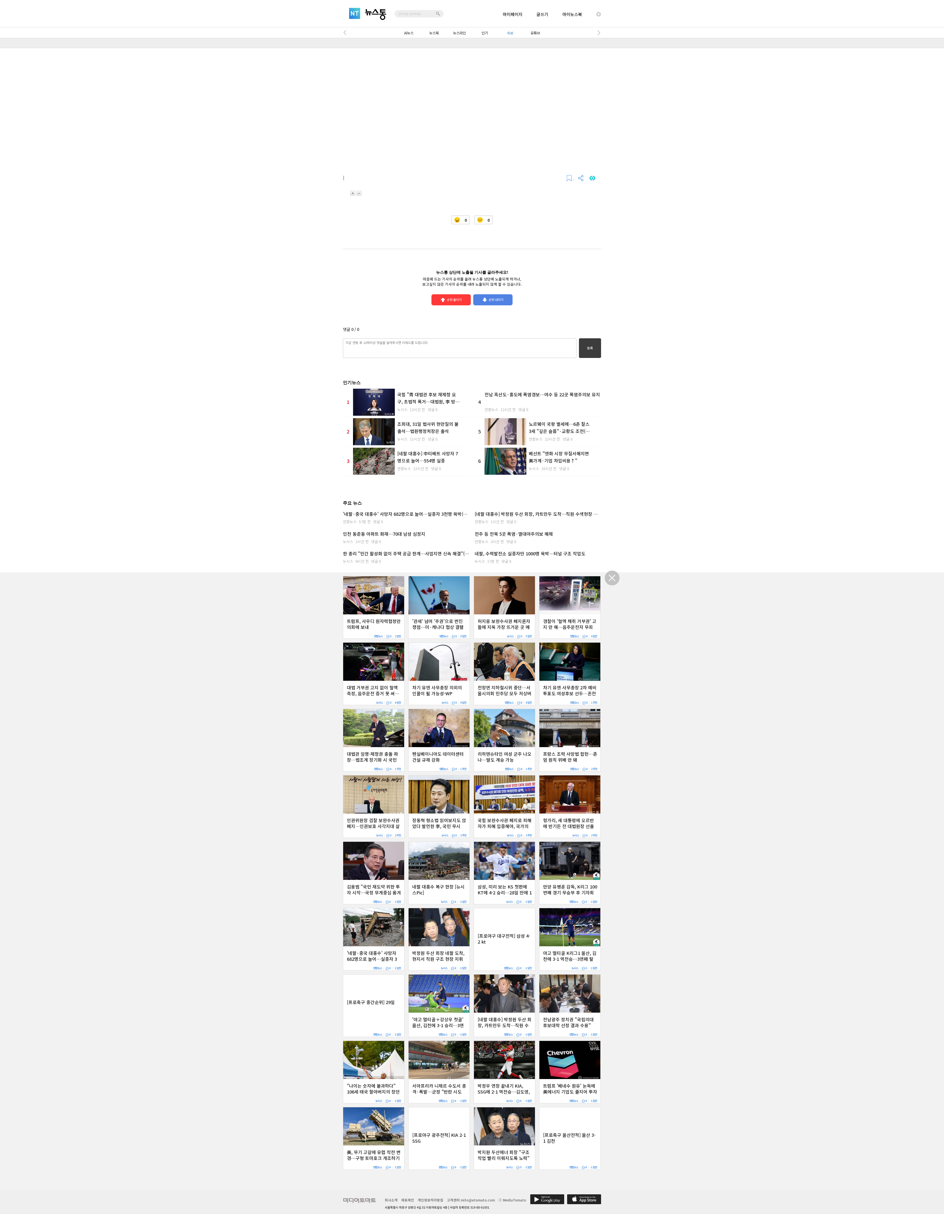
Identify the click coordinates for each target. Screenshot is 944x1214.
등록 (590, 348)
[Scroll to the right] (598, 32)
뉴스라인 (459, 32)
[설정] (598, 14)
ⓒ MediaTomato (512, 1200)
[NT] (354, 13)
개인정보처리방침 (430, 1200)
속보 (510, 32)
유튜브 (535, 32)
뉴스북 (434, 32)
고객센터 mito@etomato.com (471, 1200)
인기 (485, 32)
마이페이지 (512, 14)
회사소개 (391, 1200)
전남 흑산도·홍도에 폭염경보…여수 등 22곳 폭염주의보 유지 (542, 394)
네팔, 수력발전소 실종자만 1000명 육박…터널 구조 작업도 (530, 553)
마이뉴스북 (572, 14)
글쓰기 (542, 14)
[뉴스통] (375, 14)
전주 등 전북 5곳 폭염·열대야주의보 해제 (514, 534)
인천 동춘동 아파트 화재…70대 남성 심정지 (384, 534)
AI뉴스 (408, 32)
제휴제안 (407, 1200)
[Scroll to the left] (346, 32)
